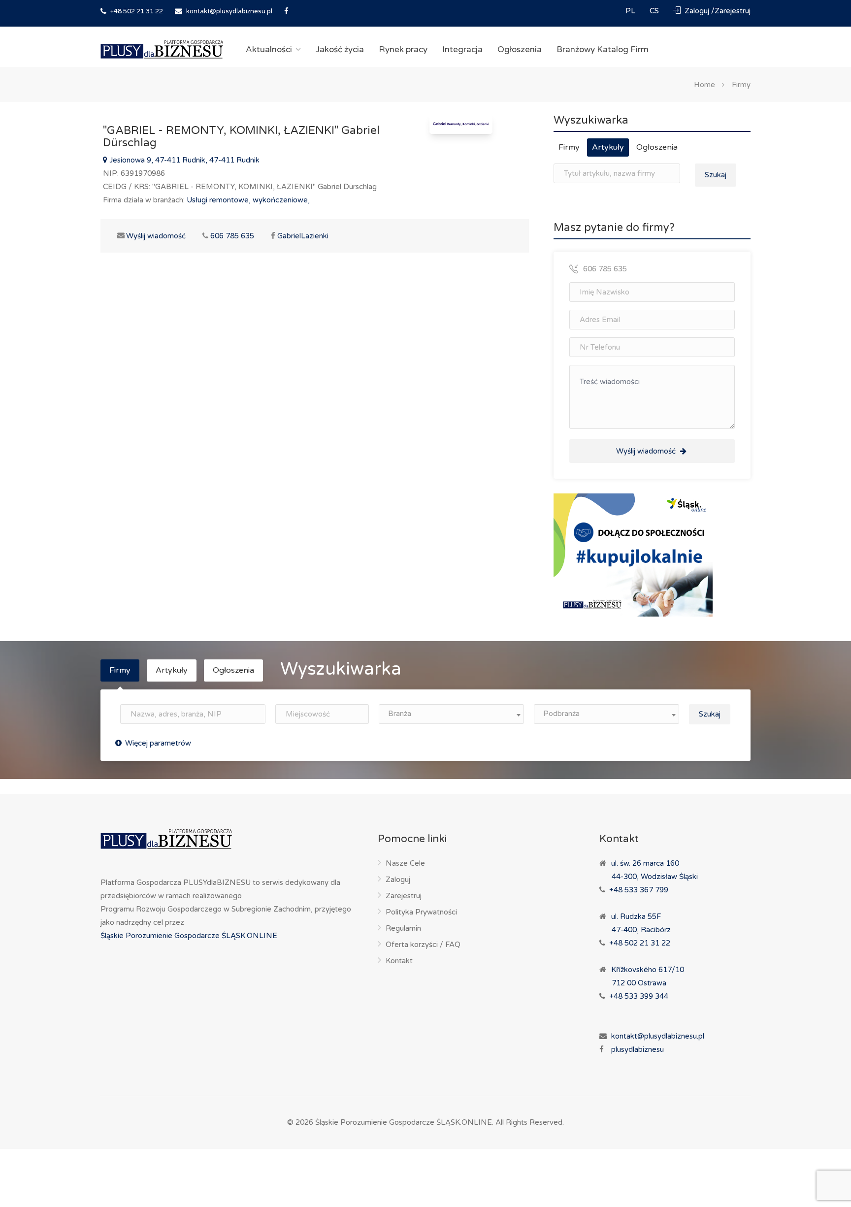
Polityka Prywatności (421, 912)
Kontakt (399, 960)
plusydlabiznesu (637, 1049)
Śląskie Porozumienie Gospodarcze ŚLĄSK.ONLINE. (404, 1122)
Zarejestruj (404, 895)
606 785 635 (232, 235)
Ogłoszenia (519, 49)
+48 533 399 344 (638, 996)
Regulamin (403, 928)
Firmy (741, 84)
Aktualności (269, 49)
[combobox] (451, 714)
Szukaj (715, 174)
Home (704, 84)
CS (655, 10)
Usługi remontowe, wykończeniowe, (248, 200)
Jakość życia (340, 49)
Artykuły (608, 147)
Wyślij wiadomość (150, 235)
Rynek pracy (403, 49)
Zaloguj (398, 879)
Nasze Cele (405, 863)
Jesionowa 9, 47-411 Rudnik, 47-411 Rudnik (183, 160)
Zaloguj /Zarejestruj (717, 10)
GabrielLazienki (302, 235)
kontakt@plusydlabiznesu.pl (229, 11)
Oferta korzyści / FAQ (423, 944)
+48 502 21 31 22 (136, 11)
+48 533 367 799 (638, 889)
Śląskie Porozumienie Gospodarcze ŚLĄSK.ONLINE (188, 935)
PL (631, 10)
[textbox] (451, 714)
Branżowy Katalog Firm (602, 49)
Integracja (462, 49)
